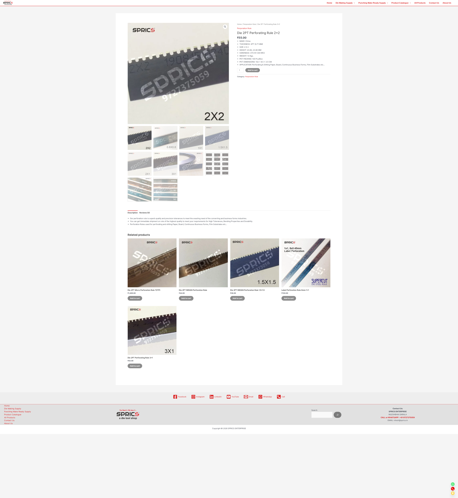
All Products (420, 3)
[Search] (337, 415)
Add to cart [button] (135, 298)
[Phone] (453, 488)
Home (329, 3)
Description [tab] (133, 213)
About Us (447, 3)
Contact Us (434, 3)
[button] (354, 3)
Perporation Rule (249, 24)
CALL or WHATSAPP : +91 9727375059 (398, 417)
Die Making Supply (344, 3)
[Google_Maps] (453, 493)
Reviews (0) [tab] (144, 213)
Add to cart (253, 70)
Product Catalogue (400, 3)
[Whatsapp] (453, 484)
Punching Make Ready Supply (372, 3)
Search (314, 410)
